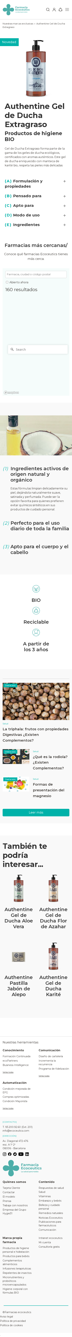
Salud (5, 723)
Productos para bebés (16, 1256)
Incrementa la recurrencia (47, 1062)
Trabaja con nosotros (15, 1205)
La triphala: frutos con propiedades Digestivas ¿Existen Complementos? (36, 735)
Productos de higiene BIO (33, 136)
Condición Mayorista (15, 1101)
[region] (36, 369)
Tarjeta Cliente (11, 1188)
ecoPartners (10, 1060)
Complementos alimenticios (12, 1262)
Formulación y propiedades (23, 184)
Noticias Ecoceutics (51, 1217)
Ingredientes (22, 224)
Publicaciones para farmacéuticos (50, 1223)
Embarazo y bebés (50, 1200)
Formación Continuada (16, 1056)
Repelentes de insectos (17, 1273)
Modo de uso (22, 215)
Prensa (7, 1201)
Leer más (36, 812)
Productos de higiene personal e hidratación (16, 1250)
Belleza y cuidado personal (49, 1206)
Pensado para (23, 196)
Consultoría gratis (49, 1246)
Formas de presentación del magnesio (48, 790)
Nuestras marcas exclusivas (18, 23)
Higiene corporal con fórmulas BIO (15, 1290)
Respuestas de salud (51, 1188)
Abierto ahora (18, 282)
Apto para (19, 205)
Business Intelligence (16, 1065)
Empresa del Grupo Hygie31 (14, 1211)
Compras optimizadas (16, 1096)
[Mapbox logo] (11, 393)
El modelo (9, 1196)
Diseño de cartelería (51, 1056)
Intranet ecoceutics (50, 1238)
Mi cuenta (45, 1242)
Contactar (9, 1192)
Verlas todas (8, 1072)
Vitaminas (45, 1196)
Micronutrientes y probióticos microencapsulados (14, 1281)
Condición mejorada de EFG (17, 1090)
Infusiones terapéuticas (17, 1268)
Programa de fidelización (54, 1068)
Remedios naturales (51, 1213)
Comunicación (47, 1229)
